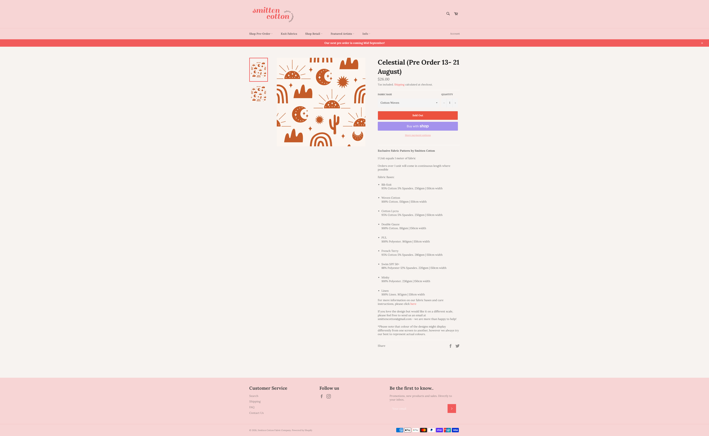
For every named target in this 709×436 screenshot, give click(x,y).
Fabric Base (385, 94)
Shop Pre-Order (260, 33)
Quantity (447, 94)
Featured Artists (342, 33)
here (413, 304)
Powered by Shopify (302, 430)
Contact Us (256, 413)
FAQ (251, 407)
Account (455, 33)
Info (365, 33)
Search (253, 396)
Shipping (399, 84)
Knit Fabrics (289, 33)
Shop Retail (313, 33)
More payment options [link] (418, 135)
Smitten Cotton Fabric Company (274, 430)
